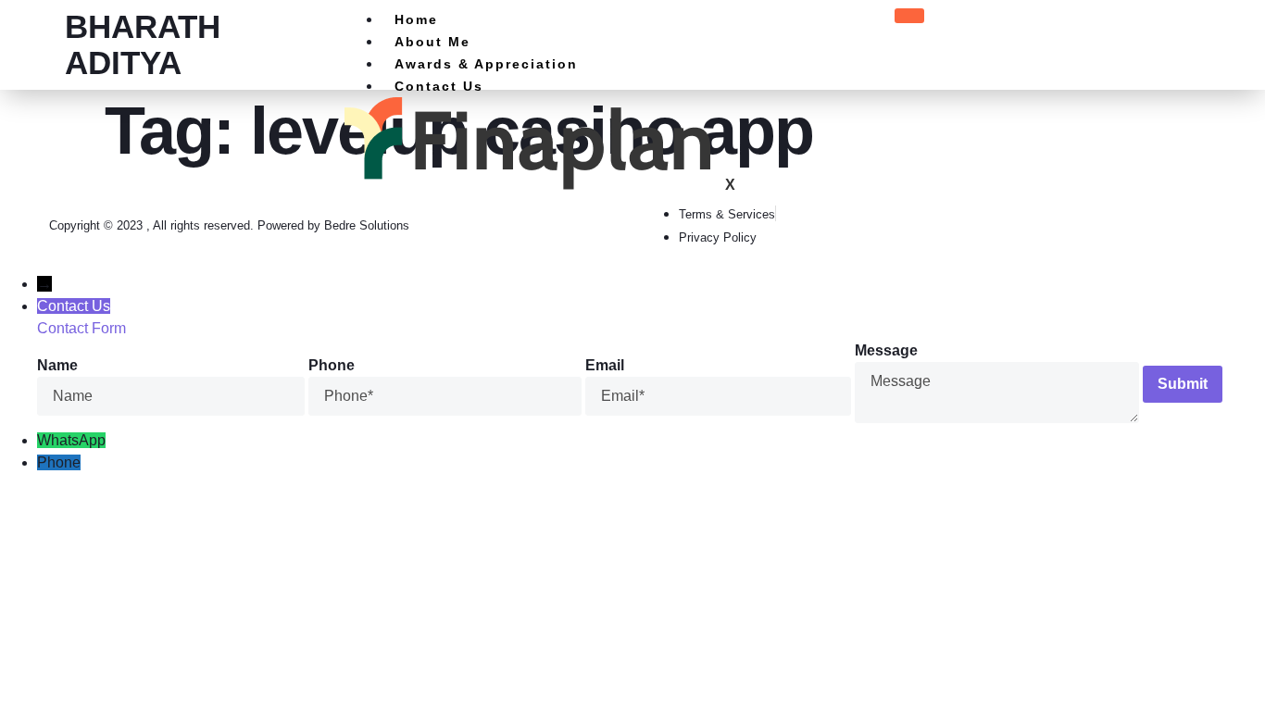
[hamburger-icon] (909, 15)
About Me (432, 41)
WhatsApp (71, 440)
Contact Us (439, 86)
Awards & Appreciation (486, 63)
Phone (59, 462)
